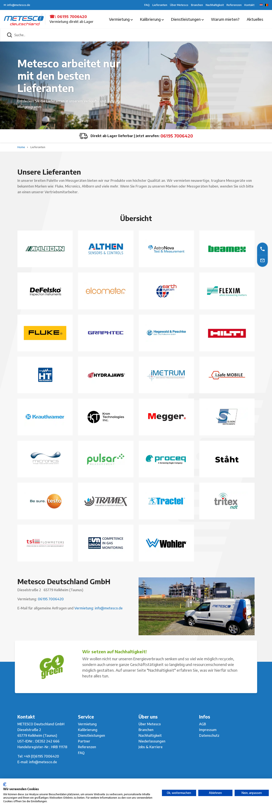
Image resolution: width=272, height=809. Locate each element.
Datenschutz (209, 735)
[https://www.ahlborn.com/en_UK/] (45, 248)
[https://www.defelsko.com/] (45, 291)
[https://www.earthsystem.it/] (166, 291)
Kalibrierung (151, 19)
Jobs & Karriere (151, 747)
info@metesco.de (108, 608)
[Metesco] (24, 19)
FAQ (147, 5)
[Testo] (45, 501)
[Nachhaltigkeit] (51, 666)
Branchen (197, 5)
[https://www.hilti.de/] (227, 333)
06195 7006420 (72, 16)
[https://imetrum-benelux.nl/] (166, 375)
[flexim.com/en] (227, 291)
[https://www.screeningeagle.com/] (166, 459)
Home (21, 147)
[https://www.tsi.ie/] (45, 543)
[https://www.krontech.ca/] (105, 417)
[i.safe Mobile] (227, 375)
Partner (84, 741)
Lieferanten (159, 5)
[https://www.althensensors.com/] (105, 248)
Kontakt (249, 5)
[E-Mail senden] (262, 260)
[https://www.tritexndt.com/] (227, 501)
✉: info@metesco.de (17, 5)
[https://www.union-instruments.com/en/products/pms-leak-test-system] (105, 543)
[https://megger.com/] (166, 417)
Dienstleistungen (186, 19)
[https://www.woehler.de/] (166, 543)
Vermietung (119, 19)
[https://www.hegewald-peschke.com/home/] (166, 333)
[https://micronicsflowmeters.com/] (45, 459)
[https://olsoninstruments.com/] (227, 417)
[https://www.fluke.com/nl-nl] (45, 333)
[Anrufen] (262, 249)
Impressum (208, 730)
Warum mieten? (225, 19)
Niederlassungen (152, 741)
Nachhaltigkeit (215, 5)
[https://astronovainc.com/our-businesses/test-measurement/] (166, 248)
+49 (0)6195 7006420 (41, 756)
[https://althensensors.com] (197, 606)
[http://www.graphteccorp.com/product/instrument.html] (105, 333)
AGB (202, 724)
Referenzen (234, 5)
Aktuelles (255, 19)
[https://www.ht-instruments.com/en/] (45, 375)
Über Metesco (179, 5)
